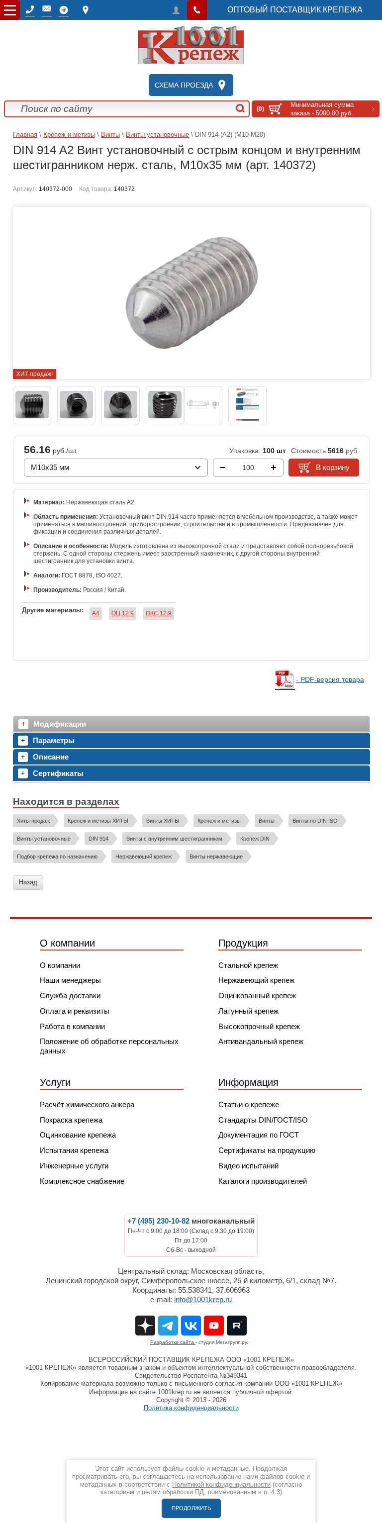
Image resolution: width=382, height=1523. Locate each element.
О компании (60, 965)
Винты (110, 134)
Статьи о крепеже (248, 1104)
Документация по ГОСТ (258, 1135)
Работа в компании (72, 1026)
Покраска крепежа (71, 1120)
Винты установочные (157, 134)
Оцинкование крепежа (78, 1135)
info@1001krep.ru (203, 1299)
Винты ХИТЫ (163, 821)
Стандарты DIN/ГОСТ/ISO (263, 1120)
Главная (25, 134)
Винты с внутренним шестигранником (174, 839)
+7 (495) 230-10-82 (158, 1221)
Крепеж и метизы (69, 134)
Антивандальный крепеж (260, 1041)
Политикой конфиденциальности (221, 1484)
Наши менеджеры (70, 980)
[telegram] (63, 9)
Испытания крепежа (74, 1150)
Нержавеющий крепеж (143, 856)
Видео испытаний (248, 1165)
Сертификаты (58, 773)
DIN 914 (98, 839)
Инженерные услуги (74, 1165)
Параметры (54, 740)
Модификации (59, 724)
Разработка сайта (172, 1342)
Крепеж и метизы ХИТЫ (98, 821)
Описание (51, 757)
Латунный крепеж (248, 1011)
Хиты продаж (33, 821)
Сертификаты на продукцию (266, 1150)
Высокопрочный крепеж (259, 1026)
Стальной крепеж (248, 965)
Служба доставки (70, 995)
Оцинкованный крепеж (257, 995)
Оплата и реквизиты (74, 1011)
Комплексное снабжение (82, 1181)
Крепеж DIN (255, 839)
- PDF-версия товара (330, 679)
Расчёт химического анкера (87, 1104)
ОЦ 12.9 (122, 613)
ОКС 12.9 (159, 613)
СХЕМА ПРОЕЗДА (184, 85)
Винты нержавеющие (216, 856)
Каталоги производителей (262, 1181)
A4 (95, 613)
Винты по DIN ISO (315, 821)
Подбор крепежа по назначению (57, 856)
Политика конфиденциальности (191, 1408)
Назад (28, 882)
